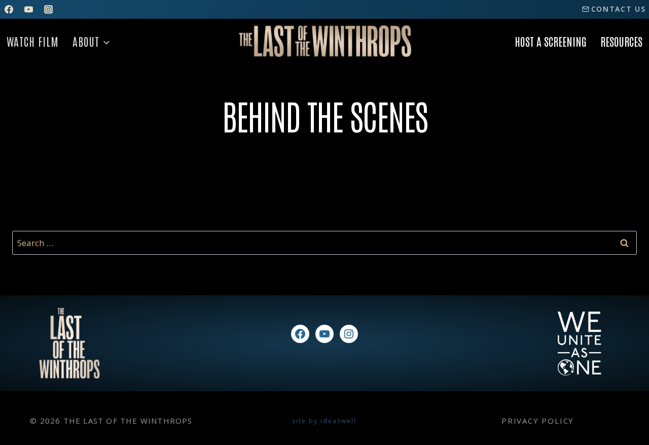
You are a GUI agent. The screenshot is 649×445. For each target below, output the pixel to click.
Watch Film (33, 41)
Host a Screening (551, 41)
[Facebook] (8, 9)
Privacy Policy (537, 421)
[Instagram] (48, 9)
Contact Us (618, 9)
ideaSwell (338, 421)
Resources (621, 41)
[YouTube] (28, 9)
